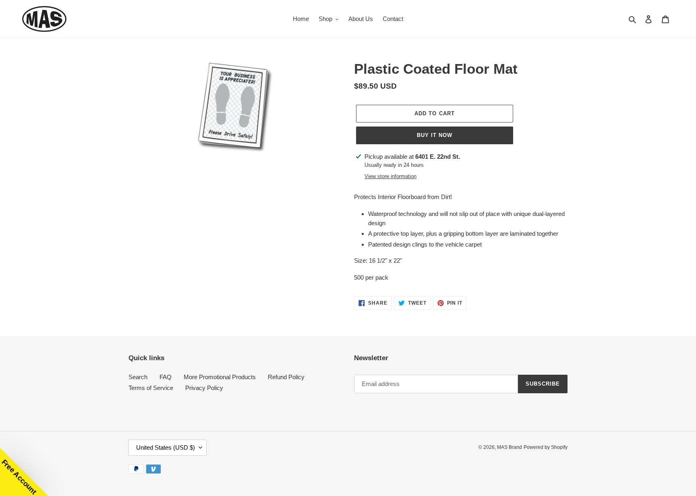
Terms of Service (150, 387)
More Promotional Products (220, 377)
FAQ (166, 377)
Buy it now (434, 135)
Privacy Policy (204, 387)
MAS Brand (509, 447)
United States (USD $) (165, 447)
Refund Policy (286, 377)
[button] (24, 472)
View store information (390, 176)
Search (137, 377)
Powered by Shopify (546, 447)
